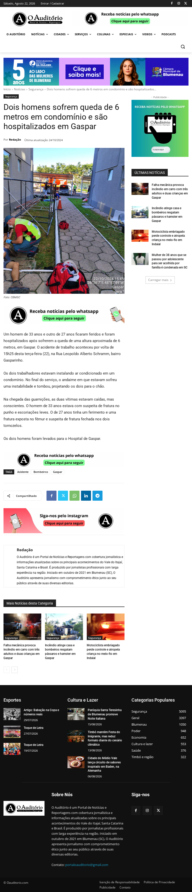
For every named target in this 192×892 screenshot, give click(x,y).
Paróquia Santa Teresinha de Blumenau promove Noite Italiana (105, 714)
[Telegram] (97, 496)
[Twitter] (185, 4)
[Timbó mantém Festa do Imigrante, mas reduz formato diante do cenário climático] (76, 736)
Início (7, 89)
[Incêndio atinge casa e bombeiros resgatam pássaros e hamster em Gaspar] (64, 627)
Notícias (19, 89)
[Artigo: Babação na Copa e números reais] (12, 714)
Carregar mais (158, 280)
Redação (15, 139)
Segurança (36, 89)
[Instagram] (179, 4)
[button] (182, 46)
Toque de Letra (33, 728)
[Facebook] (172, 4)
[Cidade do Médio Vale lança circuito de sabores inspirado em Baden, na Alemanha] (76, 762)
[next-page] (15, 670)
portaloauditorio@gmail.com (86, 864)
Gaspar (57, 472)
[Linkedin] (86, 496)
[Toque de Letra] (12, 732)
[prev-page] (7, 670)
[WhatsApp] (75, 496)
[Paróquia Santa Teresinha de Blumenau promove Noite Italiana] (76, 714)
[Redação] (8, 566)
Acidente (22, 472)
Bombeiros (41, 472)
